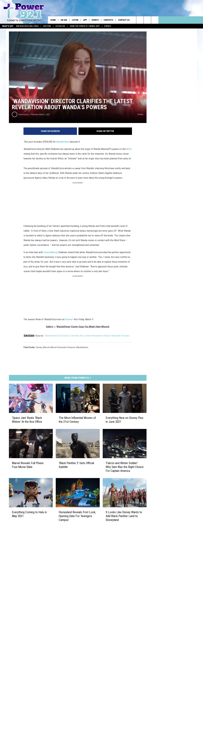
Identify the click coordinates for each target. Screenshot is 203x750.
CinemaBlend (50, 252)
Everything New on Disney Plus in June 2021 (124, 419)
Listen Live (60, 26)
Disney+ (69, 319)
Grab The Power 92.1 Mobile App (85, 26)
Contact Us (124, 20)
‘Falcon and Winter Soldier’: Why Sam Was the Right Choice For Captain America (125, 467)
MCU (128, 148)
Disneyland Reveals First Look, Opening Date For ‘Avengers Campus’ (77, 516)
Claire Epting (23, 114)
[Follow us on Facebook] (154, 20)
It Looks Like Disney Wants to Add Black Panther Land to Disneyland (124, 516)
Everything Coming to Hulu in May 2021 (29, 514)
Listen (75, 20)
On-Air (64, 20)
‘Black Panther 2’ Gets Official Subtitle (76, 465)
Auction (47, 26)
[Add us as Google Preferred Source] (147, 20)
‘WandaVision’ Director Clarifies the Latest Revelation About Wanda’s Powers (87, 335)
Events (107, 26)
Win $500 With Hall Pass (27, 26)
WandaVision (62, 141)
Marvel (46, 347)
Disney (39, 347)
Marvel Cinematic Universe (62, 347)
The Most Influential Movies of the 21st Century (77, 419)
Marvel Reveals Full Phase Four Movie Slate (28, 465)
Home (53, 20)
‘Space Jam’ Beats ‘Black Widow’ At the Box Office (27, 419)
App (85, 20)
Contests (108, 20)
